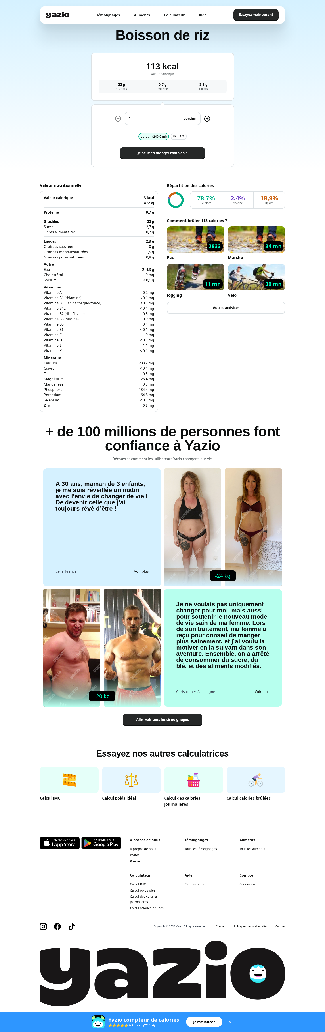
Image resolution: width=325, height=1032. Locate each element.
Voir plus (141, 571)
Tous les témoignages (201, 849)
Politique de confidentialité (250, 926)
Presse (135, 861)
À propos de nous (143, 849)
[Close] (230, 1022)
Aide (202, 15)
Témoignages (108, 15)
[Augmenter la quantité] (118, 119)
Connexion (247, 884)
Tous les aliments (252, 849)
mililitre (178, 136)
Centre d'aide (194, 884)
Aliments (142, 15)
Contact (220, 926)
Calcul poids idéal (143, 890)
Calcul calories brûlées (147, 908)
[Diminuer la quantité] (207, 119)
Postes (135, 855)
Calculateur (174, 15)
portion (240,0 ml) (154, 136)
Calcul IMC (138, 884)
